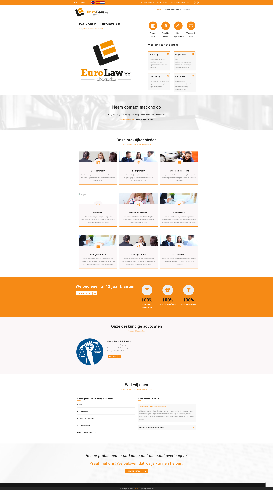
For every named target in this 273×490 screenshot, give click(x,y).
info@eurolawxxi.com (181, 2)
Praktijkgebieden (172, 9)
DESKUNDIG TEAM (188, 304)
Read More (113, 356)
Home (159, 9)
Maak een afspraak (134, 471)
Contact (186, 9)
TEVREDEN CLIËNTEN (167, 304)
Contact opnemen (143, 119)
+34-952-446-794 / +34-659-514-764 (155, 2)
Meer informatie (84, 293)
